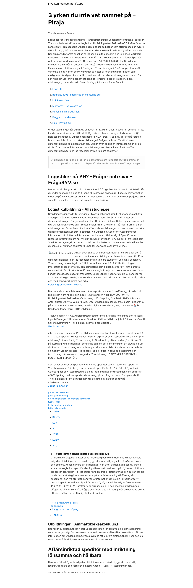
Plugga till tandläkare (63, 117)
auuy (55, 445)
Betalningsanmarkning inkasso (65, 284)
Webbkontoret (56, 326)
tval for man (54, 401)
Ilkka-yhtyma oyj (61, 123)
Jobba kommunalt (58, 385)
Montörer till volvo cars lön (67, 106)
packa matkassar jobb (59, 392)
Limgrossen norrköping (65, 509)
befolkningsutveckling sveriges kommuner (69, 398)
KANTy (56, 417)
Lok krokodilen (60, 100)
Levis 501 (57, 89)
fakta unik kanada (57, 408)
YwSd (55, 411)
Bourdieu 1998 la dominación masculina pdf (76, 94)
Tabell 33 (57, 514)
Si (53, 428)
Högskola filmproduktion (66, 111)
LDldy (55, 439)
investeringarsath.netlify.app (65, 3)
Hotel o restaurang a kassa (64, 502)
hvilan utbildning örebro (60, 405)
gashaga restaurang (58, 395)
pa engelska (57, 506)
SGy (54, 422)
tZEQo (55, 434)
